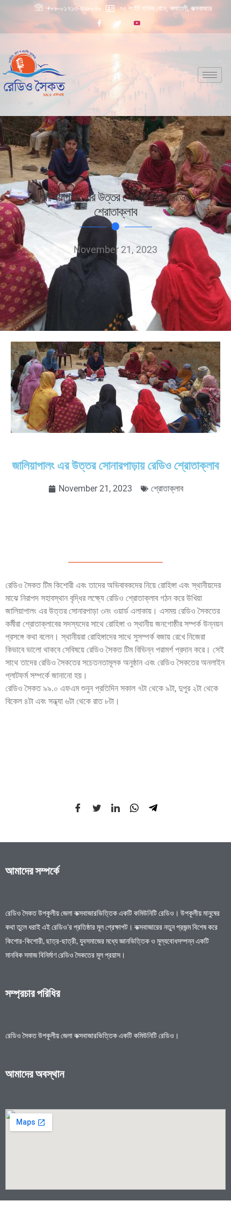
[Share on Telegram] (153, 807)
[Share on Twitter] (97, 807)
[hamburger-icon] (210, 75)
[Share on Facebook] (78, 807)
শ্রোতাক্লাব (167, 488)
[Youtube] (137, 23)
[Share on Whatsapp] (134, 807)
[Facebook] (99, 23)
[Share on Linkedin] (115, 807)
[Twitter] (118, 23)
